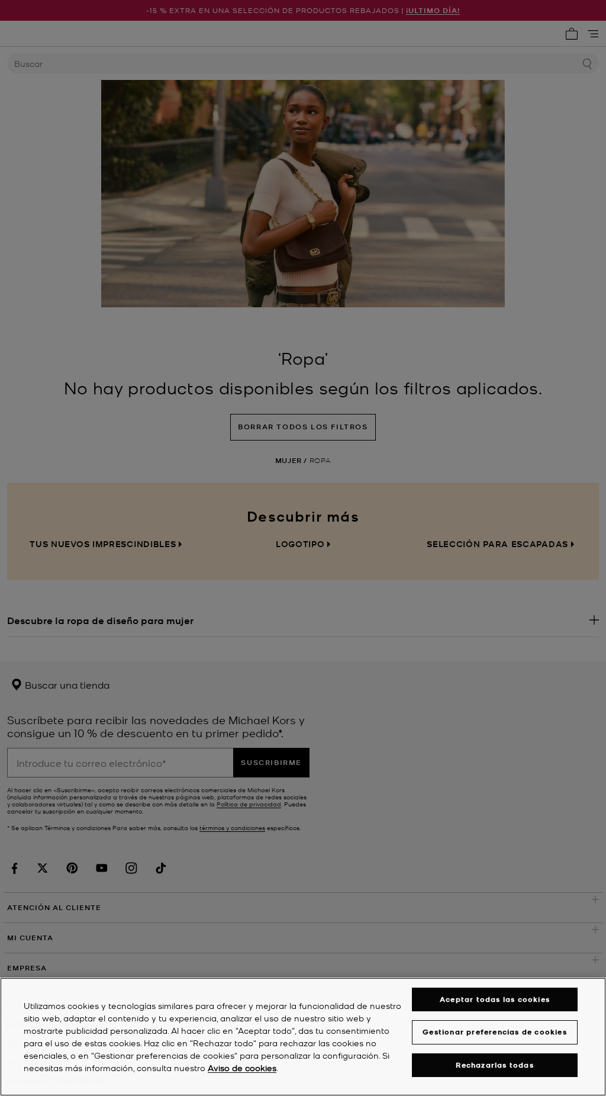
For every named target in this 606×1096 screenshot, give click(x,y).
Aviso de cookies (242, 1067)
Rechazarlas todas (494, 1065)
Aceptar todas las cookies (495, 999)
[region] (303, 1037)
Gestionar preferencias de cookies (495, 1032)
